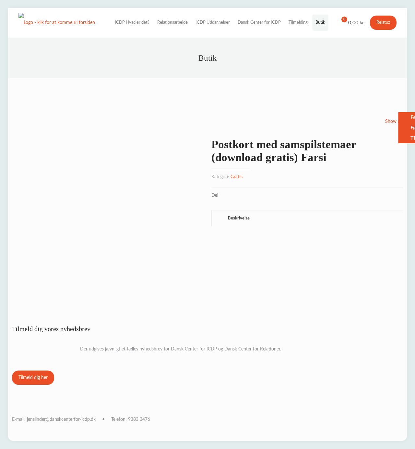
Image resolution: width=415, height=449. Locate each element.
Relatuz (383, 22)
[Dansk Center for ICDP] (56, 22)
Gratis (237, 177)
